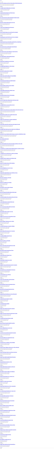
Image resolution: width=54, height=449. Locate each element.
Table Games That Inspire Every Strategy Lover (7, 376)
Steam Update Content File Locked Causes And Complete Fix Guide (10, 124)
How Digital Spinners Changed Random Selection (7, 56)
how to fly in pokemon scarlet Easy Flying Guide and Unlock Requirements (11, 3)
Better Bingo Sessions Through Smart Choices (7, 250)
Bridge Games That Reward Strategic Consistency (7, 308)
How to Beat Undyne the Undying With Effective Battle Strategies (9, 17)
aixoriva (1, 0)
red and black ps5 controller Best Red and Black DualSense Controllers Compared (12, 148)
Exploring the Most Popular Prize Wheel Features (7, 12)
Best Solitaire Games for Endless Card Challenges (7, 371)
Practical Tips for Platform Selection (5, 434)
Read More (1, 6)
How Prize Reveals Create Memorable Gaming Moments (8, 46)
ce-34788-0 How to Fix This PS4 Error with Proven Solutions (9, 153)
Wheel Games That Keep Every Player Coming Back (8, 386)
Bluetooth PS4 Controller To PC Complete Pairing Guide (8, 114)
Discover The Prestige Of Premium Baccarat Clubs (7, 245)
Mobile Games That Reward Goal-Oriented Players (7, 444)
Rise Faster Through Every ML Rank (5, 177)
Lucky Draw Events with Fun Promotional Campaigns (8, 332)
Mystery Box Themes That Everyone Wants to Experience (8, 352)
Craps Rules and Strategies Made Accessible (6, 318)
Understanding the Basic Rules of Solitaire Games (7, 90)
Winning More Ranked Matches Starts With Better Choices (8, 172)
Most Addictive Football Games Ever (5, 439)
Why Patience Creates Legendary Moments (6, 187)
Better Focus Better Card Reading (5, 240)
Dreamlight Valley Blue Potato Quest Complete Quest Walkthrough (10, 129)
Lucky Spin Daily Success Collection (5, 274)
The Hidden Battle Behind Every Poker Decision (7, 66)
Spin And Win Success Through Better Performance (7, 269)
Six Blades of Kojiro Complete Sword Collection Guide (8, 158)
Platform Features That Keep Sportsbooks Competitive (8, 429)
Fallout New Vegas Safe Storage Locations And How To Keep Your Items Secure (11, 109)
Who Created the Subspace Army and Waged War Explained (9, 32)
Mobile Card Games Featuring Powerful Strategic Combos (8, 313)
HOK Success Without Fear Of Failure (6, 182)
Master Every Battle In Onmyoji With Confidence (7, 163)
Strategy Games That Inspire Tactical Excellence (7, 279)
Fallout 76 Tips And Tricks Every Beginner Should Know (8, 119)
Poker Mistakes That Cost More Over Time (6, 211)
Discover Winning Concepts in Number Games (7, 405)
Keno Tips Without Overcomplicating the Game (7, 337)
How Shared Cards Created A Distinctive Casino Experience (9, 51)
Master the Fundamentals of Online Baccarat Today (7, 410)
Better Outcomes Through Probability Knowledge (7, 323)
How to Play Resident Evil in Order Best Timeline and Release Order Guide (11, 143)
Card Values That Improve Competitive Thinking (7, 226)
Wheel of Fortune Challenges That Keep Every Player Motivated (9, 347)
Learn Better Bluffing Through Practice (6, 235)
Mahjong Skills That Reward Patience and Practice (7, 366)
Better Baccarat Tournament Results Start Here (7, 289)
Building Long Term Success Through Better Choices (8, 216)
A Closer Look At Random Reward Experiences (7, 27)
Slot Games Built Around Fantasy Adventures (6, 395)
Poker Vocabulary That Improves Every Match (7, 221)
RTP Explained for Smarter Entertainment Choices (7, 284)
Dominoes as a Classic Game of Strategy (6, 381)
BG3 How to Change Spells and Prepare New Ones (7, 22)
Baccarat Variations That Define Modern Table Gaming (8, 192)
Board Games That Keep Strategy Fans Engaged (7, 400)
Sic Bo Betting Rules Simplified (4, 303)
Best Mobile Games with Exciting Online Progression (8, 415)
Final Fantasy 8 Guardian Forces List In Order (7, 61)
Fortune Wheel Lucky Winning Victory (6, 255)
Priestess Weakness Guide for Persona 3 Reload (7, 85)
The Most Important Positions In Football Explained (7, 80)
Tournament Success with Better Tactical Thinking (7, 342)
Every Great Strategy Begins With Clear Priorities (7, 206)
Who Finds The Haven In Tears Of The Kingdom (7, 95)
